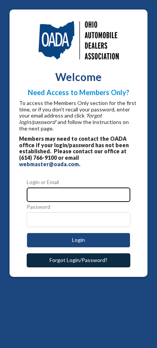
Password (38, 207)
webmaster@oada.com (49, 164)
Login (78, 240)
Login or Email (43, 182)
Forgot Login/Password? (78, 260)
